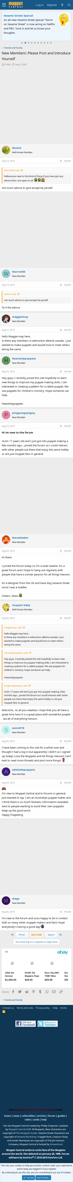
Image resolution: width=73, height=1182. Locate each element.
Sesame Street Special (18, 15)
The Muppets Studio (26, 1133)
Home (63, 1007)
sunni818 (18, 728)
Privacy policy (43, 1007)
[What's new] (62, 5)
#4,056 (67, 550)
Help (55, 1007)
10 (51, 43)
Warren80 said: (12, 170)
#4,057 (67, 618)
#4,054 (67, 371)
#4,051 (67, 160)
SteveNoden (20, 537)
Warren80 (18, 271)
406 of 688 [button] (36, 934)
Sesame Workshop (27, 1136)
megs (15, 898)
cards (36, 1119)
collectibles (28, 1115)
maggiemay (20, 316)
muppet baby (21, 605)
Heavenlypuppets (24, 358)
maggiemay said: (13, 627)
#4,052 (67, 284)
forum (51, 1115)
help (44, 1119)
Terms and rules (24, 1007)
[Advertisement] (36, 105)
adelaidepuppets (23, 769)
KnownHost (56, 1144)
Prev (22, 934)
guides (61, 1115)
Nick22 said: (10, 294)
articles (41, 1115)
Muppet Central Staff (20, 1129)
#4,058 (67, 741)
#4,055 (67, 426)
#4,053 (67, 329)
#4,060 (67, 911)
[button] (4, 5)
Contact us (8, 1007)
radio (28, 1119)
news (16, 1115)
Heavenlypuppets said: (16, 652)
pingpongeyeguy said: (16, 685)
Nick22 (16, 148)
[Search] (69, 5)
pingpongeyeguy (23, 413)
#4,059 (67, 782)
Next (51, 934)
